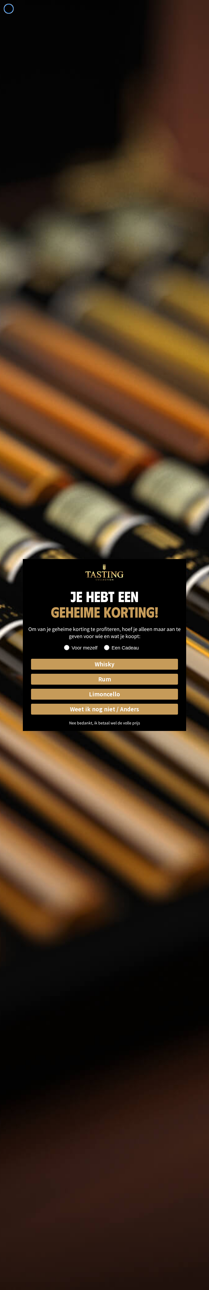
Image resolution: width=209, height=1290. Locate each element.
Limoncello (104, 694)
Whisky (104, 664)
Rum (104, 679)
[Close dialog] (8, 8)
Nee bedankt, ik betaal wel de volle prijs (104, 723)
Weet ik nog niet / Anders (104, 709)
